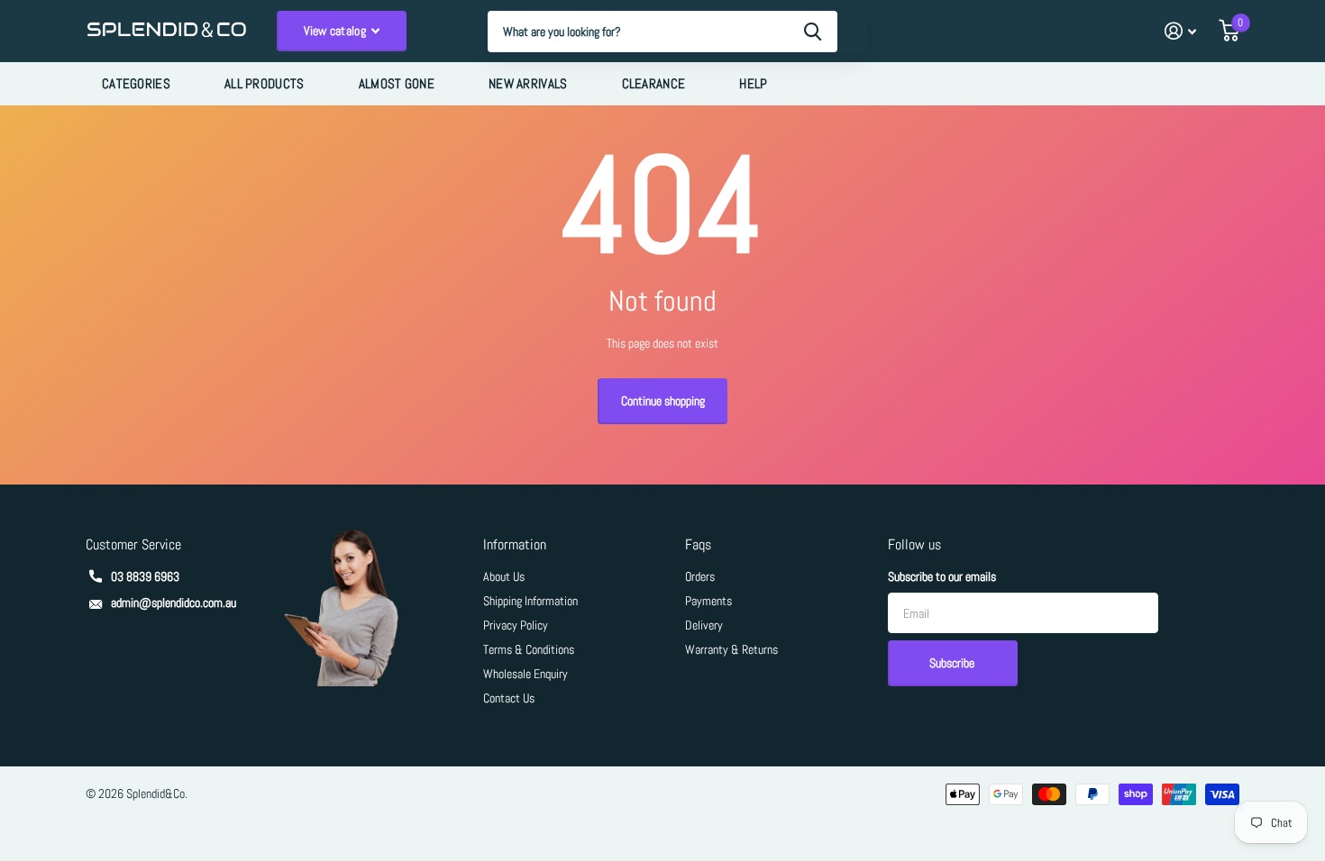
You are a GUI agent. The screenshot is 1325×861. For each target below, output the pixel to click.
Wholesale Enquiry (525, 674)
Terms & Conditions (528, 649)
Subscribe (953, 663)
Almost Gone (396, 83)
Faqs (698, 544)
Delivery (704, 625)
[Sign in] (1180, 31)
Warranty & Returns (731, 649)
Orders (700, 576)
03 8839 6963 (145, 576)
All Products (264, 83)
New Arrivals (528, 83)
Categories (136, 83)
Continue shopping (663, 401)
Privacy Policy (515, 625)
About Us (504, 576)
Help (753, 83)
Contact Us (509, 698)
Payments (708, 601)
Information (514, 544)
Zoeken (812, 31)
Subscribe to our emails (942, 576)
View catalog (337, 31)
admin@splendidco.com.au (173, 602)
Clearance (654, 83)
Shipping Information (530, 601)
